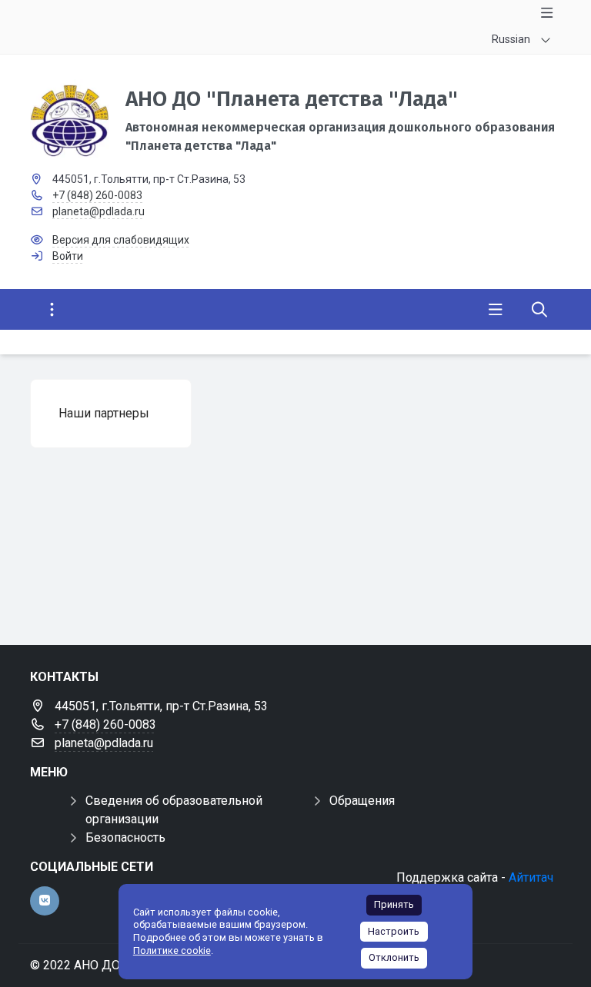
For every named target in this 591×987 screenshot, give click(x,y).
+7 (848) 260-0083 (97, 195)
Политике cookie (172, 950)
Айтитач (531, 877)
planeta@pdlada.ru (98, 211)
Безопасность (125, 837)
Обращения (362, 800)
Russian (511, 39)
